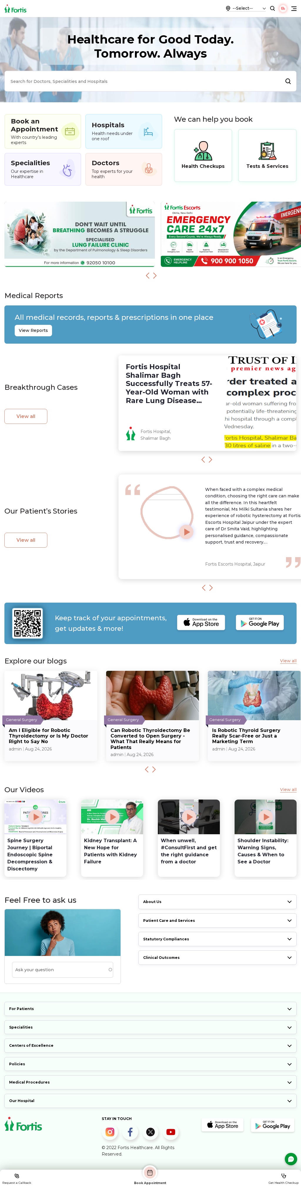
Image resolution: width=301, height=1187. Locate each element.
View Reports (33, 330)
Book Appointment (150, 1183)
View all (25, 416)
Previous (148, 275)
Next (155, 275)
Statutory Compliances (166, 939)
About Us (152, 902)
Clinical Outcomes (161, 957)
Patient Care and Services (169, 920)
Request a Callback (16, 1183)
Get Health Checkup (284, 1183)
